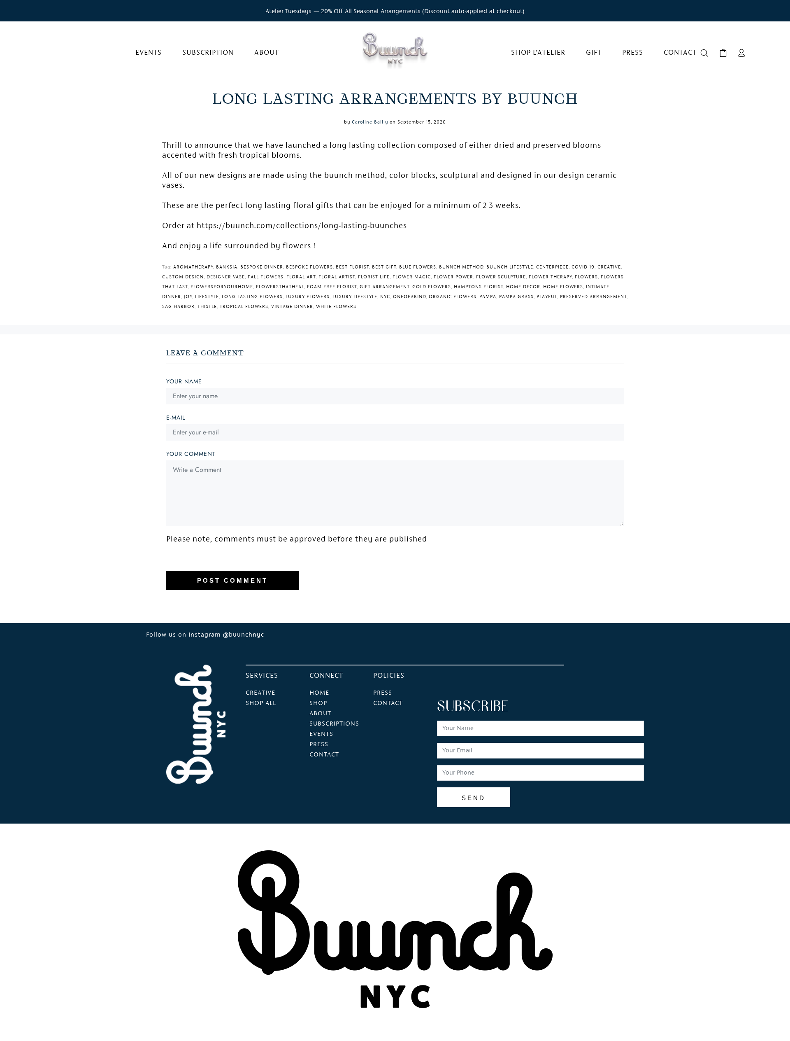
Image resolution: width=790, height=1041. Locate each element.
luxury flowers (308, 296)
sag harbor (178, 306)
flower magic (412, 277)
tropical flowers (244, 306)
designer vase (226, 277)
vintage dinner (292, 306)
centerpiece (552, 267)
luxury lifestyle (354, 296)
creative (609, 267)
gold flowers (431, 287)
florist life (374, 277)
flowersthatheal (280, 287)
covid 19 (583, 267)
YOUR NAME (184, 381)
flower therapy (550, 277)
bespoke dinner (261, 267)
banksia (226, 267)
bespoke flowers (309, 267)
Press (382, 693)
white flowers (336, 306)
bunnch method (461, 267)
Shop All (261, 703)
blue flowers (417, 267)
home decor (523, 287)
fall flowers (265, 277)
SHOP (318, 703)
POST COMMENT (232, 580)
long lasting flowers (252, 296)
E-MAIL (175, 417)
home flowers (563, 287)
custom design (183, 277)
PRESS (318, 744)
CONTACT (324, 755)
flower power (453, 277)
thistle (207, 306)
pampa (487, 296)
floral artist (336, 277)
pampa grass (516, 296)
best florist (352, 267)
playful (547, 296)
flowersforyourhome (222, 287)
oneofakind (409, 296)
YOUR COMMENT (191, 454)
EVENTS (321, 734)
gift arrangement (384, 287)
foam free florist (332, 287)
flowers (586, 277)
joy (188, 296)
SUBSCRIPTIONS (334, 724)
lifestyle (207, 296)
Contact (388, 703)
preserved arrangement (593, 296)
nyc (385, 296)
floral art (301, 277)
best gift (384, 267)
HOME (319, 693)
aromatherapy (193, 267)
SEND (474, 797)
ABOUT (320, 713)
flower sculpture (501, 277)
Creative (260, 693)
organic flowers (452, 296)
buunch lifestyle (509, 267)
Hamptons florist (478, 287)
